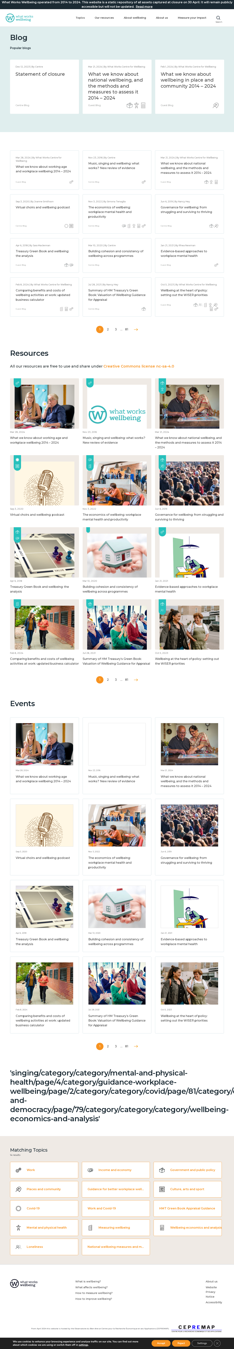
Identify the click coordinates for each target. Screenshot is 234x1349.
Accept (161, 1343)
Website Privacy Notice (211, 1292)
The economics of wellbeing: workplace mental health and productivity (110, 212)
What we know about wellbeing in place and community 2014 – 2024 (188, 80)
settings (83, 1345)
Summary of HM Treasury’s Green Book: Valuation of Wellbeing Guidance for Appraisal (117, 295)
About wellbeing (135, 17)
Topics (80, 17)
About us (162, 17)
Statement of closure (40, 74)
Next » (136, 329)
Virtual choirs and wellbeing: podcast (43, 207)
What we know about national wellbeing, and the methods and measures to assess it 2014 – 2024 (115, 86)
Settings (202, 1343)
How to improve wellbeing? (93, 1299)
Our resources (104, 17)
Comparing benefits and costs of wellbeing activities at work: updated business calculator (43, 295)
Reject (181, 1343)
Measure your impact (192, 17)
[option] (44, 87)
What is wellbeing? (88, 1281)
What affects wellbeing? (91, 1287)
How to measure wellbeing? (94, 1293)
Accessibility (214, 1302)
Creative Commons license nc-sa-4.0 (138, 366)
